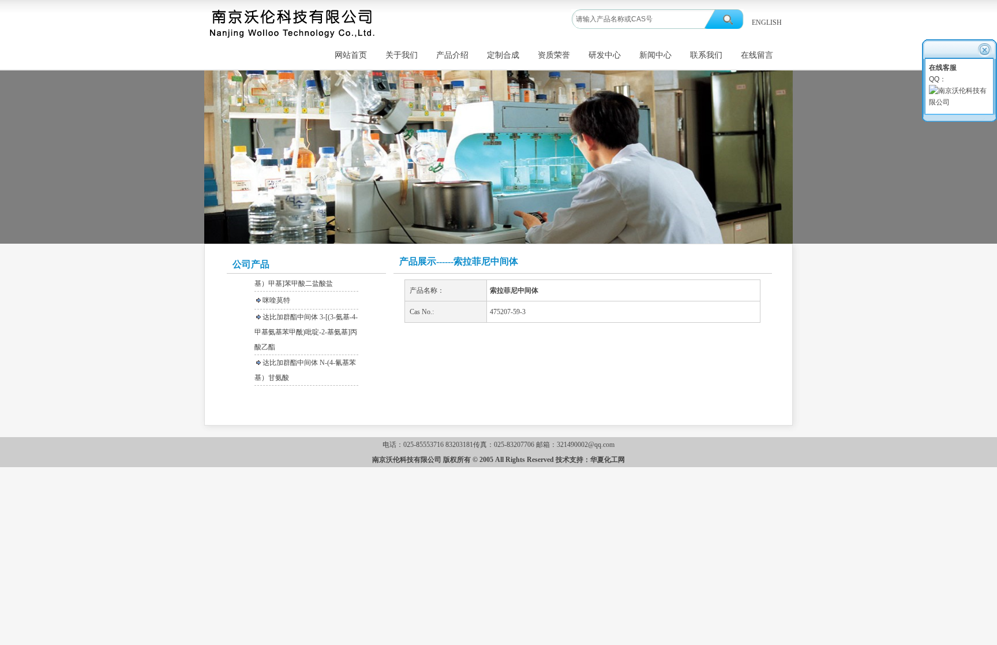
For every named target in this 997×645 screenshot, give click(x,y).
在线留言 (757, 55)
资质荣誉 (554, 55)
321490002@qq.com (585, 445)
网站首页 (351, 55)
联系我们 (706, 55)
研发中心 (605, 55)
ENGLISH (767, 22)
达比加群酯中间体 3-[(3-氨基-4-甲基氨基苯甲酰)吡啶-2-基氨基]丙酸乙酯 (306, 325)
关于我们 (401, 55)
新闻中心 (655, 55)
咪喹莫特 (276, 293)
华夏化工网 (607, 460)
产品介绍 (452, 55)
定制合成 (503, 55)
